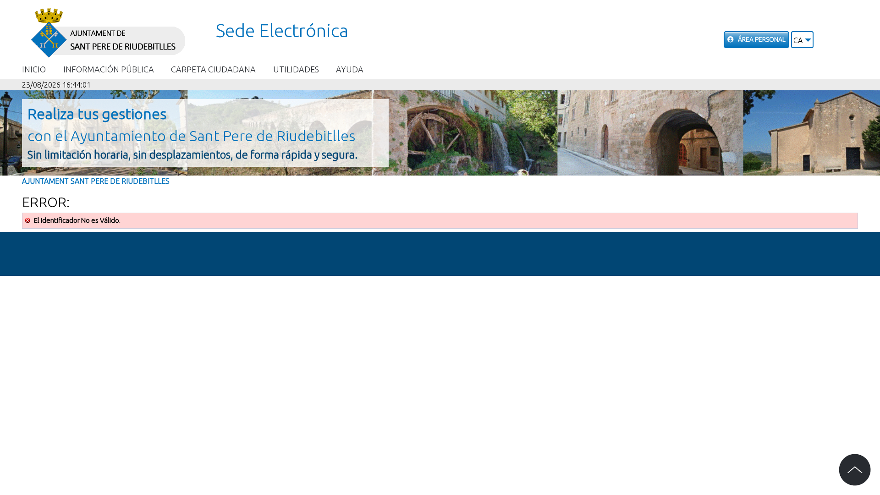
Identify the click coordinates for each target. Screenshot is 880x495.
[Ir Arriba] (855, 470)
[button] (802, 39)
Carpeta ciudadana (213, 69)
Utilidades (296, 69)
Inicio (34, 69)
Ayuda (349, 69)
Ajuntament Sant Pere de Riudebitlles (96, 181)
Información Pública (108, 69)
